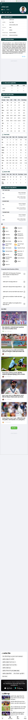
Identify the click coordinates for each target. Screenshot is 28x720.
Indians (7, 53)
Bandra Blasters (22, 51)
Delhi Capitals (11, 48)
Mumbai (17, 50)
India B (16, 44)
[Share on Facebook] (5, 12)
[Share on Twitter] (2, 12)
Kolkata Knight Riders (16, 47)
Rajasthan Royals (18, 48)
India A (12, 44)
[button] (14, 318)
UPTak (10, 1)
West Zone (8, 47)
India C (3, 53)
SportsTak (3, 1)
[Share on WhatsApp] (8, 12)
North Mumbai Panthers (13, 51)
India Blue (20, 44)
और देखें (13, 428)
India (5, 44)
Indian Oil (11, 53)
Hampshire (8, 44)
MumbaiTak (14, 1)
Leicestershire (20, 45)
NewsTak (7, 1)
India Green (14, 45)
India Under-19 (10, 50)
